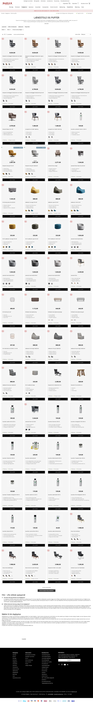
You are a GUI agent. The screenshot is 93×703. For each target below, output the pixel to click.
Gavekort (43, 672)
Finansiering (56, 1)
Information (43, 1)
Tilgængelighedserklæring (47, 683)
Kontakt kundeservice (58, 694)
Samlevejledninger (46, 665)
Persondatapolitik (45, 660)
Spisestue (31, 7)
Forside (2, 13)
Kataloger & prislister (28, 1)
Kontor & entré (54, 7)
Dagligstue (24, 7)
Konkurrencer (45, 676)
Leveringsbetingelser (46, 656)
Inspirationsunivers (17, 677)
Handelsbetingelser (46, 654)
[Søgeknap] (59, 3)
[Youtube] (65, 665)
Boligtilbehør (70, 7)
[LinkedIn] (68, 665)
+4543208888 (50, 694)
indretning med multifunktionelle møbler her (23, 625)
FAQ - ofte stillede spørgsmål (48, 677)
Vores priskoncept (29, 660)
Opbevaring (62, 7)
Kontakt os (44, 679)
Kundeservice (50, 1)
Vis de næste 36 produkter (47, 590)
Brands (14, 656)
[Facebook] (59, 665)
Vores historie (28, 661)
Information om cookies (47, 661)
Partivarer (17, 7)
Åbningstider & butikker (30, 654)
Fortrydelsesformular (64, 1)
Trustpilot (24, 639)
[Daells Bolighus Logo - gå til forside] (7, 3)
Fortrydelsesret (45, 663)
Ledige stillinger (28, 665)
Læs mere (46, 23)
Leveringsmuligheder (46, 658)
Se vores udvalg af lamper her (16, 601)
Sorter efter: (78, 34)
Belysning (77, 7)
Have (82, 7)
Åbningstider (36, 1)
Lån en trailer (44, 669)
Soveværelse (45, 7)
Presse (26, 663)
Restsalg (11, 7)
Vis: (3, 34)
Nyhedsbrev (44, 674)
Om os (26, 658)
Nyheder (14, 654)
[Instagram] (62, 665)
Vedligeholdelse (45, 667)
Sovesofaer (38, 7)
